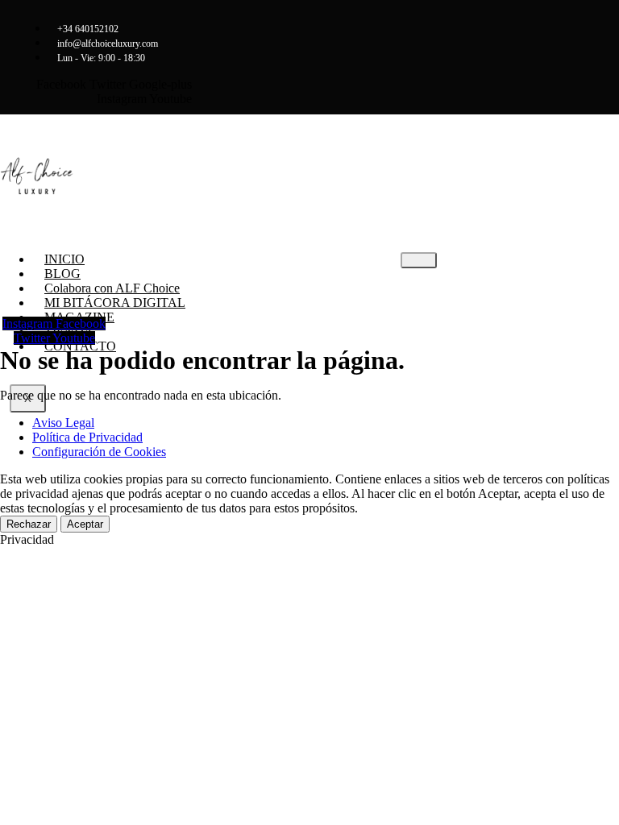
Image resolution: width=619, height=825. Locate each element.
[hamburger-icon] (419, 260)
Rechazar (28, 524)
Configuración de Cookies (99, 451)
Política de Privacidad (87, 437)
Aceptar (85, 524)
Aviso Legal (63, 422)
